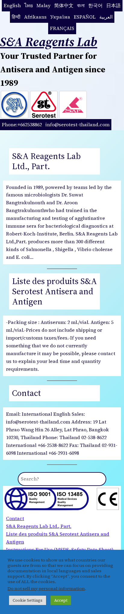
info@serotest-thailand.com (77, 124)
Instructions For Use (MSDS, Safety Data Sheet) (59, 549)
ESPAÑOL (85, 16)
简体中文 (63, 5)
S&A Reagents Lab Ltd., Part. (46, 161)
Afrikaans (35, 16)
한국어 (95, 5)
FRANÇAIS (62, 28)
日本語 (113, 5)
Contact (26, 393)
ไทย (28, 5)
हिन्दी (16, 16)
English (12, 5)
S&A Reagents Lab (48, 41)
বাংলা (81, 5)
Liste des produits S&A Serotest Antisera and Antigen (54, 291)
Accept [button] (60, 600)
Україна (60, 16)
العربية (106, 16)
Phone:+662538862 (22, 124)
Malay (43, 5)
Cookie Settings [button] (27, 600)
